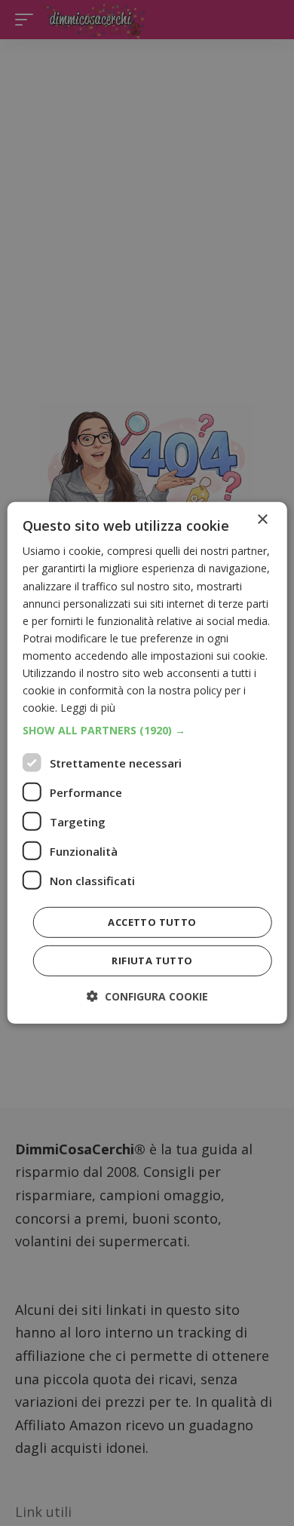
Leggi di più (87, 707)
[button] (147, 730)
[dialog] (147, 763)
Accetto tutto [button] (152, 922)
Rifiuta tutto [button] (152, 960)
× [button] (262, 520)
